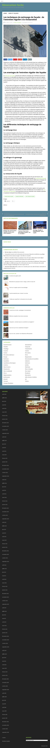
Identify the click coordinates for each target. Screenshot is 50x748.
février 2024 (4, 501)
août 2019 (4, 693)
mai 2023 (4, 533)
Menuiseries (6, 369)
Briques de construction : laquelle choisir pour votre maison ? (10, 232)
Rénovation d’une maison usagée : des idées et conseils (17, 255)
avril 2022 (4, 579)
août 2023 (4, 522)
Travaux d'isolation (8, 383)
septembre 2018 (5, 732)
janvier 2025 (4, 461)
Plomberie (27, 373)
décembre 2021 (5, 593)
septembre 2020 (5, 646)
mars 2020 (4, 668)
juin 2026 (4, 401)
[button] (2, 1)
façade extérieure (19, 196)
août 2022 (4, 565)
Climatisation (28, 348)
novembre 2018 (5, 725)
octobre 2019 (5, 686)
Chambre (5, 346)
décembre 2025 (5, 422)
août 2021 (4, 607)
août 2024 (4, 479)
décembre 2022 (5, 550)
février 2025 (4, 458)
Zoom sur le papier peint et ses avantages (18, 287)
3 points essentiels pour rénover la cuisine (18, 293)
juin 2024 (4, 486)
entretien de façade (9, 196)
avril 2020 (4, 664)
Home (5, 13)
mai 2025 (4, 447)
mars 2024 (4, 497)
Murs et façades (13, 13)
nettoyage (7, 75)
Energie (5, 356)
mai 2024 (4, 490)
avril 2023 (4, 536)
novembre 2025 (5, 426)
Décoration (28, 352)
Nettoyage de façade (30, 196)
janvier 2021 (4, 632)
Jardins (27, 365)
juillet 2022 (4, 568)
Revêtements (6, 377)
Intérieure (27, 363)
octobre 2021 (5, 600)
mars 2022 (4, 582)
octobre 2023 (5, 515)
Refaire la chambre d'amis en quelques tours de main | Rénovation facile (22, 257)
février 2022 (4, 586)
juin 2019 (4, 700)
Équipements (28, 356)
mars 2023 (4, 540)
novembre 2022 (5, 554)
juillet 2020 (4, 654)
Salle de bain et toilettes (31, 377)
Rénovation (28, 375)
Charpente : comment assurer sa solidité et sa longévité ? (21, 322)
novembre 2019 (5, 682)
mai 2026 (4, 404)
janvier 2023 (4, 547)
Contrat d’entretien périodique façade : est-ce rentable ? (24, 232)
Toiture (27, 381)
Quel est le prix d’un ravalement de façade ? (18, 327)
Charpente (27, 346)
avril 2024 (4, 493)
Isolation (5, 365)
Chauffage (5, 348)
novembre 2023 (5, 511)
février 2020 (4, 671)
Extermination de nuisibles (31, 359)
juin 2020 (4, 657)
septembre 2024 (5, 476)
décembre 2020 (5, 636)
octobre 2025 (5, 429)
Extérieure (6, 359)
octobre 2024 (5, 472)
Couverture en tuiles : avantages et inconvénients (20, 310)
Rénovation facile (44, 745)
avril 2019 (4, 707)
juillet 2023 (4, 525)
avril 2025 (4, 451)
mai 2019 (4, 703)
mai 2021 (4, 618)
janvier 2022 (4, 590)
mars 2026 (4, 412)
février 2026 (4, 415)
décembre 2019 (5, 679)
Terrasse (5, 381)
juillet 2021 (4, 611)
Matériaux (27, 367)
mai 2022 (4, 575)
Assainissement (7, 344)
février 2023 (4, 543)
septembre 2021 (5, 604)
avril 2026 (4, 408)
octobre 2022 (5, 558)
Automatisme (28, 344)
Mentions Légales (6, 741)
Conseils (5, 350)
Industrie (27, 361)
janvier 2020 (4, 675)
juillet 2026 (4, 397)
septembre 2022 (5, 561)
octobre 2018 (5, 728)
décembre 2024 (5, 465)
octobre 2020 (5, 643)
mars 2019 (4, 711)
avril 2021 (4, 622)
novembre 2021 (5, 597)
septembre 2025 (5, 433)
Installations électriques (9, 363)
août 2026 (4, 394)
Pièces (5, 373)
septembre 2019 (5, 689)
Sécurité (5, 379)
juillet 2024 (4, 483)
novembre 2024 (5, 469)
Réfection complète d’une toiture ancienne (18, 316)
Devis (26, 354)
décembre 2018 (5, 721)
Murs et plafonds (7, 371)
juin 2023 (4, 529)
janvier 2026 (4, 419)
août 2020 (4, 650)
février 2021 (4, 629)
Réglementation (7, 375)
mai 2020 (4, 661)
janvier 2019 (4, 718)
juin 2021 (4, 614)
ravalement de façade (41, 178)
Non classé (27, 371)
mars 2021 (4, 625)
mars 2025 (4, 454)
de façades (12, 75)
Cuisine (27, 350)
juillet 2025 (4, 440)
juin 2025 (4, 444)
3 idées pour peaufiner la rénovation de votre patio (20, 299)
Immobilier (6, 361)
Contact (4, 737)
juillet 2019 (4, 696)
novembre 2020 (5, 639)
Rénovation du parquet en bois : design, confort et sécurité (22, 281)
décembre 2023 (5, 508)
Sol (26, 379)
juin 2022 (4, 572)
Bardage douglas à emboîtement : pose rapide (38, 231)
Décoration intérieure (8, 354)
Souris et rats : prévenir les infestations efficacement (20, 333)
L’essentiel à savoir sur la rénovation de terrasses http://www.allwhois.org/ (23, 254)
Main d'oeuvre (6, 367)
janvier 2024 (4, 504)
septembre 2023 (5, 518)
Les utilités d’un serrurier (18, 252)
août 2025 (4, 437)
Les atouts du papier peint (15, 275)
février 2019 (4, 714)
